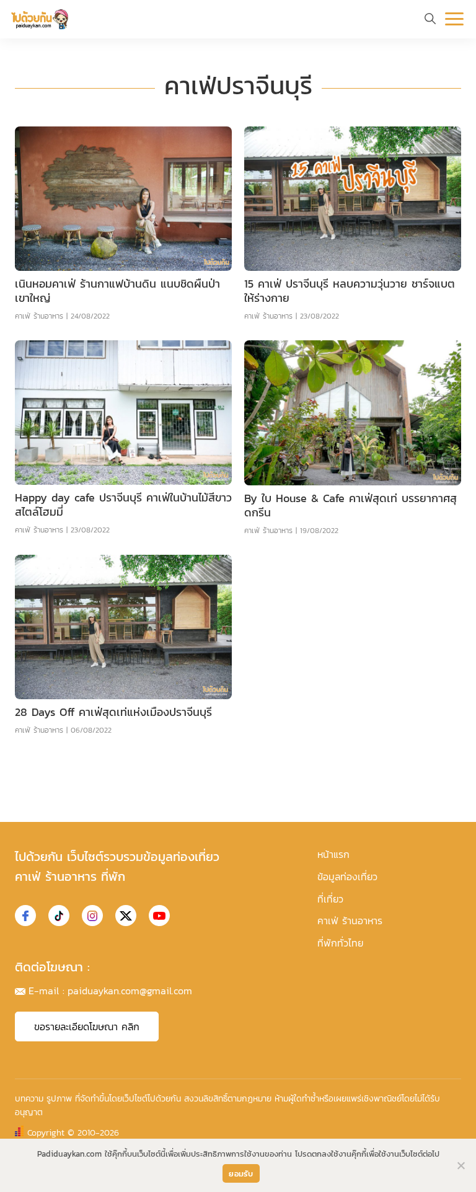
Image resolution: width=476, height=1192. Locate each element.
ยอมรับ (241, 1174)
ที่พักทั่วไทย (340, 943)
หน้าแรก (333, 854)
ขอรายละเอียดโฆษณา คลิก (86, 1026)
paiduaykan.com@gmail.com (130, 990)
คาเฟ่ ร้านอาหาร (39, 316)
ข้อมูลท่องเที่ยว (347, 876)
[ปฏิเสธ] (460, 1165)
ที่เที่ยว (330, 899)
